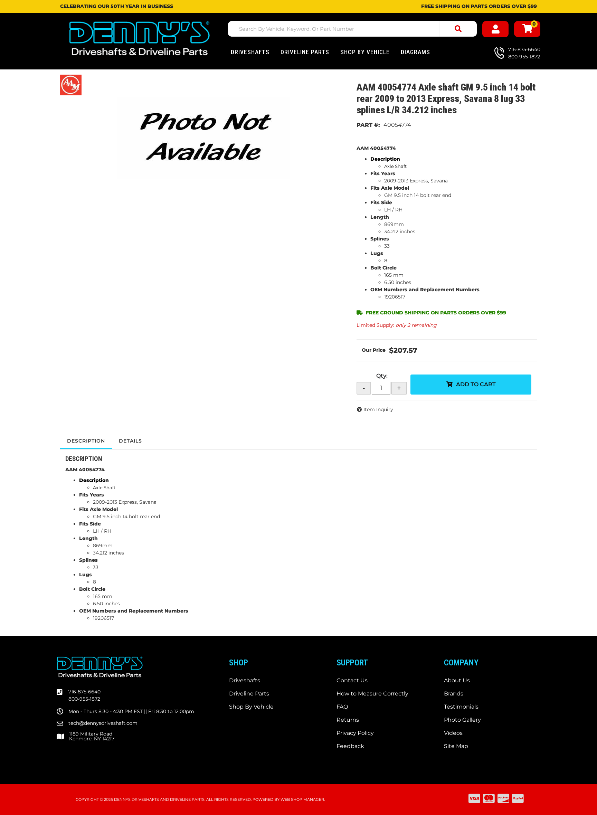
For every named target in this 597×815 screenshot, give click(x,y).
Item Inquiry (378, 409)
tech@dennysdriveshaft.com (103, 723)
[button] (352, 29)
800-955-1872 (84, 699)
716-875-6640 (84, 692)
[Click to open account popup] (495, 29)
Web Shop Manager (302, 799)
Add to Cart (476, 384)
